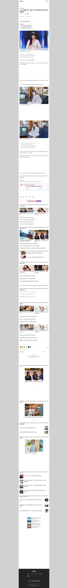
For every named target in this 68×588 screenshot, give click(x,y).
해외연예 (21, 437)
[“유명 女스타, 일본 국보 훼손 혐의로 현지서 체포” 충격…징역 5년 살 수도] (46, 500)
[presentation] (32, 384)
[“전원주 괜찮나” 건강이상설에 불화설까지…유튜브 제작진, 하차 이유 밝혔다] (46, 505)
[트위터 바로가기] (31, 581)
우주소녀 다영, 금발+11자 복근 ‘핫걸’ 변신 (27, 144)
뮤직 (32, 573)
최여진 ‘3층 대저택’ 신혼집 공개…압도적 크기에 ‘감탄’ (28, 143)
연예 (20, 8)
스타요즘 (23, 8)
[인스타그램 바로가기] (35, 581)
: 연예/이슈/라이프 (23, 496)
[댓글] (27, 14)
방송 (20, 366)
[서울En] (21, 1)
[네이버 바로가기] (37, 581)
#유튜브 (33, 196)
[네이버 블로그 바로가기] (39, 581)
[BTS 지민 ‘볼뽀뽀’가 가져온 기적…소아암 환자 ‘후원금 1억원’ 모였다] (46, 511)
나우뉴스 (21, 472)
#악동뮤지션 (21, 196)
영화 (36, 573)
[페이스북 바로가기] (29, 581)
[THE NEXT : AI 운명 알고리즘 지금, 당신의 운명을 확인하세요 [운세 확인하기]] (34, 201)
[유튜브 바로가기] (33, 581)
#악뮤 (26, 196)
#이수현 (29, 196)
